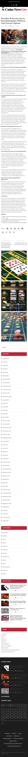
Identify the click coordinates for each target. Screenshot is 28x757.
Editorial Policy (4, 648)
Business (5, 536)
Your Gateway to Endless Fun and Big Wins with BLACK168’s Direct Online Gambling (13, 220)
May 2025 (5, 410)
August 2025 (6, 400)
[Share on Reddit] (2, 232)
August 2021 (6, 520)
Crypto (4, 543)
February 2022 (6, 517)
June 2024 (5, 448)
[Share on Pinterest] (22, 228)
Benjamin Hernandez (5, 26)
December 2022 (7, 493)
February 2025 (6, 420)
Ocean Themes (4, 753)
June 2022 (5, 514)
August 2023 (6, 479)
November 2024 (7, 431)
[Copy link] (13, 232)
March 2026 (6, 376)
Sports (4, 574)
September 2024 (7, 438)
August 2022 (6, 507)
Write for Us (4, 642)
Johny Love (12, 590)
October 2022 (6, 500)
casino (4, 539)
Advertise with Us (5, 644)
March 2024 (6, 458)
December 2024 (7, 427)
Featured (5, 546)
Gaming (5, 553)
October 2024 (6, 434)
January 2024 (6, 465)
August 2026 (6, 358)
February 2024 (6, 462)
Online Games (6, 567)
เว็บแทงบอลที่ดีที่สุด (5, 728)
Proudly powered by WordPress (8, 752)
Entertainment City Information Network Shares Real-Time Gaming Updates (6, 245)
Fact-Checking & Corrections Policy (10, 650)
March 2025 (6, 417)
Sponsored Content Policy (7, 652)
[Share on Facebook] (7, 228)
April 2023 (5, 486)
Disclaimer (4, 640)
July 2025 (5, 403)
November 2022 (7, 496)
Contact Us (4, 634)
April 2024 (5, 455)
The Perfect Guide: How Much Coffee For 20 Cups (20, 243)
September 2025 (7, 396)
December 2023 (7, 469)
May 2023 (5, 483)
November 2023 (7, 472)
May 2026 (5, 369)
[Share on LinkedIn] (14, 228)
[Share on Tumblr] (6, 232)
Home (2, 638)
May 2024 (5, 451)
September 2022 (7, 503)
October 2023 (6, 476)
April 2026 (5, 372)
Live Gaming (6, 556)
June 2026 (5, 365)
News (4, 563)
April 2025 (5, 414)
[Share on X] (11, 228)
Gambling (5, 549)
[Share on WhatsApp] (18, 228)
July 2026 (5, 362)
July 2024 (5, 445)
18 (6, 715)
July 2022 (5, 510)
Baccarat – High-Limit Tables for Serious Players (15, 222)
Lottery (4, 560)
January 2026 (6, 382)
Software (5, 570)
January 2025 (6, 424)
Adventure (5, 532)
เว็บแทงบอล (12, 728)
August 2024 (6, 441)
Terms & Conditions (6, 646)
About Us (3, 636)
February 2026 (6, 379)
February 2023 (6, 489)
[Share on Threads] (10, 232)
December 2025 (7, 386)
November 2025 (7, 389)
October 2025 (6, 393)
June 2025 (5, 407)
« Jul (2, 723)
